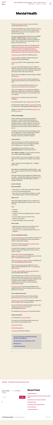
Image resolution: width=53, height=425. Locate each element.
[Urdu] (8, 389)
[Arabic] (7, 389)
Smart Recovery (24, 311)
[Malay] (10, 389)
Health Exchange (15, 97)
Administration (31, 3)
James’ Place (14, 62)
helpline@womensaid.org (18, 256)
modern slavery (29, 277)
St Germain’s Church (16, 55)
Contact (44, 3)
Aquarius (27, 306)
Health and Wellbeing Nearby (39, 2)
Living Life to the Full (16, 325)
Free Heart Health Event (33, 409)
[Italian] (6, 389)
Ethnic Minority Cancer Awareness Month (37, 399)
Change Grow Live (23, 297)
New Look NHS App (32, 407)
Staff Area (4, 382)
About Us (38, 3)
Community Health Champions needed (36, 404)
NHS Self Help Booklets (17, 328)
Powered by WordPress (20, 417)
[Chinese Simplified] (11, 389)
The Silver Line (36, 109)
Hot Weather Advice (32, 402)
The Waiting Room (21, 24)
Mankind (36, 266)
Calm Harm (14, 331)
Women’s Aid (21, 254)
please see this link (25, 317)
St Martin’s (14, 58)
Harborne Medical (9, 417)
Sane (12, 67)
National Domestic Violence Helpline (23, 260)
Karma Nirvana (15, 286)
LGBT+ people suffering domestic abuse (23, 271)
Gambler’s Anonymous (17, 306)
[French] (3, 389)
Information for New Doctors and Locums (18, 382)
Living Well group (18, 79)
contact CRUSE (32, 105)
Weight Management (32, 393)
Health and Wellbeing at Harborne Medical (23, 2)
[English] (2, 389)
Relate (29, 102)
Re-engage (18, 111)
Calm (17, 76)
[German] (5, 389)
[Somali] (12, 389)
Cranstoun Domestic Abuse (18, 237)
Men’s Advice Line (21, 265)
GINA (13, 248)
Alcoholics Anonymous (17, 300)
